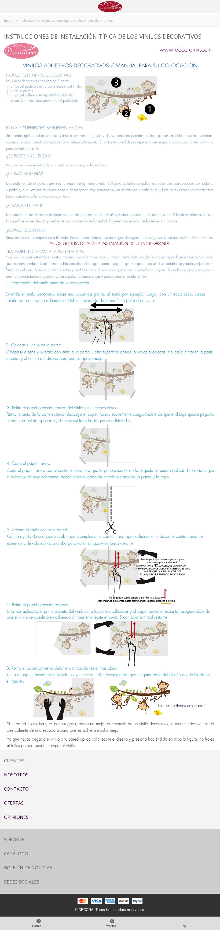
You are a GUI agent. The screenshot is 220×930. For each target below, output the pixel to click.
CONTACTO (16, 789)
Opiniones (16, 817)
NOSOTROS (16, 775)
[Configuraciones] (211, 7)
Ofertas (14, 803)
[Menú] (9, 7)
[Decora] (110, 6)
